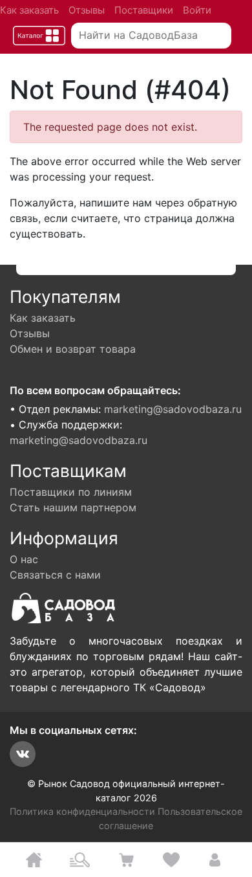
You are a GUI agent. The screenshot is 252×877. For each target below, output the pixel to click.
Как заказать (29, 10)
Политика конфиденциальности (82, 811)
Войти (197, 10)
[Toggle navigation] (39, 36)
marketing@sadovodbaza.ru (173, 409)
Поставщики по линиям (71, 491)
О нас (24, 559)
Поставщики (143, 10)
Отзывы (86, 10)
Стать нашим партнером (73, 507)
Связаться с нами (55, 574)
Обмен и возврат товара (73, 348)
